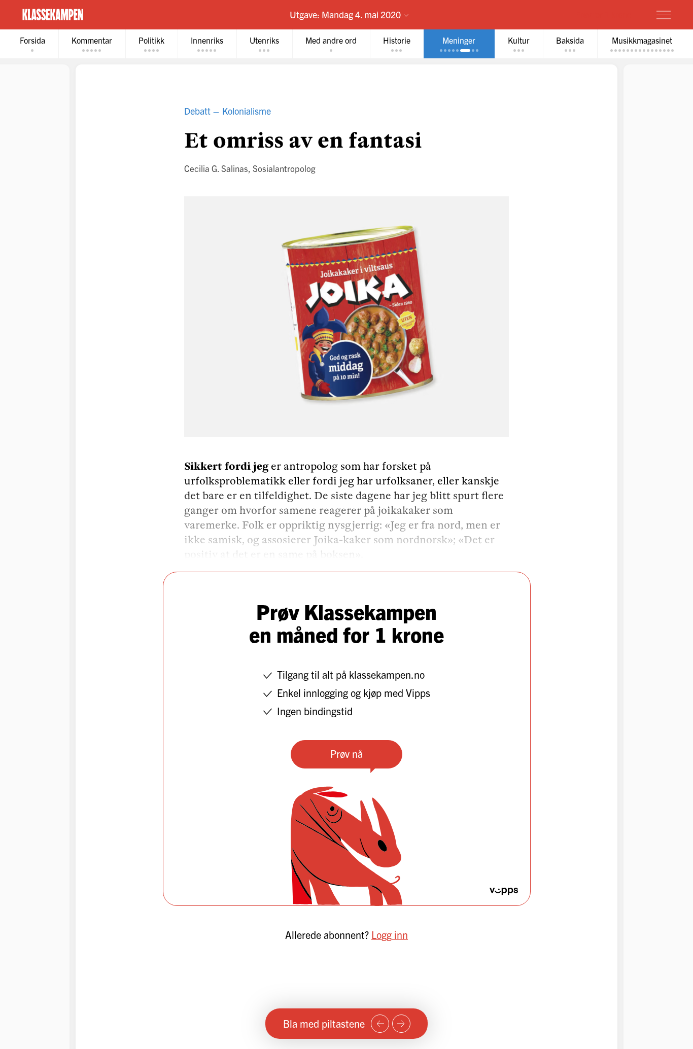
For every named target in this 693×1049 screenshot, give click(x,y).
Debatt (197, 111)
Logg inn (389, 934)
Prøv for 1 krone (603, 14)
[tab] (32, 43)
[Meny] (663, 14)
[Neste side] (401, 1024)
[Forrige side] (380, 1024)
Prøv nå (346, 753)
